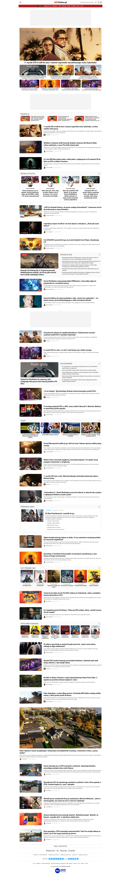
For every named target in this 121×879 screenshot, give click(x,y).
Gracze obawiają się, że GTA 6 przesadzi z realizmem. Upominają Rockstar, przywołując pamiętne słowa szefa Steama (60, 770)
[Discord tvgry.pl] (75, 859)
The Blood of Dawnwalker (80, 578)
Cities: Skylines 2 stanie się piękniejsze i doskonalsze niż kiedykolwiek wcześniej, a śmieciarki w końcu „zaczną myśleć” (60, 734)
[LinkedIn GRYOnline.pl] (61, 859)
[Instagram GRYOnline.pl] (52, 859)
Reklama (71, 863)
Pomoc (86, 863)
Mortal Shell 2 (40, 578)
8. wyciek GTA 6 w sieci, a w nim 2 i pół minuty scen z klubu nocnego (29, 85)
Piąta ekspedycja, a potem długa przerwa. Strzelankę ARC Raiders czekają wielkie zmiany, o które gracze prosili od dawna (60, 697)
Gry (51, 6)
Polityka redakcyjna (46, 863)
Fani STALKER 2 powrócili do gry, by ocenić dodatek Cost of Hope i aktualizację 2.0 (60, 72)
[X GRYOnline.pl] (54, 859)
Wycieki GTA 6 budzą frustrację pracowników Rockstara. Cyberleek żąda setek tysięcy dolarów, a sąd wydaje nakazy (91, 85)
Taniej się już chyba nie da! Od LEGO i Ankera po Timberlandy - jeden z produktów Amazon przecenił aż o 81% (33, 118)
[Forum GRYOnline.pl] (63, 859)
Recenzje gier (80, 255)
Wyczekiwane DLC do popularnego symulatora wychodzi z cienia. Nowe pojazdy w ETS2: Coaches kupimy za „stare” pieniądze (60, 786)
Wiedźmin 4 (75, 854)
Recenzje (64, 6)
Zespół (75, 863)
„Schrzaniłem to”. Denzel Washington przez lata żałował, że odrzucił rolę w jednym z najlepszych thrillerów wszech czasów (60, 496)
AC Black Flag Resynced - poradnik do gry (60, 520)
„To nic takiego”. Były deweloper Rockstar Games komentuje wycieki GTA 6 (71, 85)
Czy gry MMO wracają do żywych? (50, 428)
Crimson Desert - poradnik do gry (85, 631)
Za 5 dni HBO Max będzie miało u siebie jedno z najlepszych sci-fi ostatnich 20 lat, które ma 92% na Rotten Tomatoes (60, 163)
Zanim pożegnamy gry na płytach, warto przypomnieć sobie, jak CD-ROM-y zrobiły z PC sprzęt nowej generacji (30, 188)
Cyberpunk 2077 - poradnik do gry (35, 631)
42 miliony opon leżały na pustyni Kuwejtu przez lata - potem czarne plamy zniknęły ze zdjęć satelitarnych (60, 648)
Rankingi (55, 6)
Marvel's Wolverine (94, 578)
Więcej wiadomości (60, 846)
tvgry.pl (60, 421)
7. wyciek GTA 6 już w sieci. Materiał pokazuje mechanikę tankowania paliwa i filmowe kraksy (60, 480)
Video (78, 6)
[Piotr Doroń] (21, 59)
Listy (59, 6)
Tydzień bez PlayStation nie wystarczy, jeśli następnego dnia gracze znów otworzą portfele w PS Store (33, 72)
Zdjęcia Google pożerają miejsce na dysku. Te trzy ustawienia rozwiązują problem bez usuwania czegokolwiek (60, 541)
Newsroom (46, 6)
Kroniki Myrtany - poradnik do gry (65, 631)
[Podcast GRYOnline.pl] (58, 859)
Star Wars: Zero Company (67, 578)
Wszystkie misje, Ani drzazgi (53, 527)
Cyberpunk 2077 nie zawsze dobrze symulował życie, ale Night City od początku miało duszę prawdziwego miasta (90, 188)
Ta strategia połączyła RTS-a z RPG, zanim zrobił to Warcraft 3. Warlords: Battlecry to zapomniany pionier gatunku (60, 410)
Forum (81, 6)
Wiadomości (50, 850)
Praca (78, 863)
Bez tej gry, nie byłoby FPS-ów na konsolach (70, 429)
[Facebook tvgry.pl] (78, 859)
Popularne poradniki (60, 624)
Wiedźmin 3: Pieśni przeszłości (40, 854)
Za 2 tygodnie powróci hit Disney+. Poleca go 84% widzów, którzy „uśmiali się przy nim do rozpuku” (60, 613)
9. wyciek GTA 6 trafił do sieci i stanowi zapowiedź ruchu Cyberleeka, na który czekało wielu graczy (60, 46)
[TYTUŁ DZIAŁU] (60, 568)
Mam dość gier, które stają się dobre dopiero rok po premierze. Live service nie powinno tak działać (50, 188)
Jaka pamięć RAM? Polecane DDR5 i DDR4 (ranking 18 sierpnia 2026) (79, 370)
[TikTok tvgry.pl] (71, 859)
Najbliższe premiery (83, 854)
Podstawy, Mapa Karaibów (53, 523)
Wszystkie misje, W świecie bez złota (55, 529)
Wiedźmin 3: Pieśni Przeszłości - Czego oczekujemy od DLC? (90, 429)
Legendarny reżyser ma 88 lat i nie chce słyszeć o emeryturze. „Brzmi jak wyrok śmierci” (60, 228)
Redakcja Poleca (60, 173)
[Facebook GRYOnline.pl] (50, 859)
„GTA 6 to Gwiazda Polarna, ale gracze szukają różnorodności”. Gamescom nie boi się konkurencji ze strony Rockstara (60, 211)
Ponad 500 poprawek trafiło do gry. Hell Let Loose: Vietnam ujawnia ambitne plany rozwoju (60, 447)
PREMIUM (40, 6)
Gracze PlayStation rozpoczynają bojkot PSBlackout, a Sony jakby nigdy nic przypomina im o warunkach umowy (60, 285)
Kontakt (82, 863)
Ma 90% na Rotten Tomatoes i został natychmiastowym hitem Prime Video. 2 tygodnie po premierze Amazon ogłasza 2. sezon (60, 681)
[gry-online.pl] (60, 2)
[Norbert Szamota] (21, 74)
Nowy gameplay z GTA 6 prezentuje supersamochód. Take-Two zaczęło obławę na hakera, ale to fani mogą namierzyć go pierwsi (60, 835)
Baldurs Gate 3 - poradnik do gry (75, 631)
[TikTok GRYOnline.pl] (56, 859)
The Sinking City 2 (27, 578)
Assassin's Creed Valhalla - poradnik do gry (95, 632)
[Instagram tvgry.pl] (73, 859)
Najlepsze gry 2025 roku (65, 854)
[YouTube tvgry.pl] (69, 859)
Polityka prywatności (55, 863)
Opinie (68, 6)
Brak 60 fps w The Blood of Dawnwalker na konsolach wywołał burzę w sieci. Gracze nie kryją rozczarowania (50, 85)
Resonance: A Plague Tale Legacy (53, 579)
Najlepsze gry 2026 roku (54, 854)
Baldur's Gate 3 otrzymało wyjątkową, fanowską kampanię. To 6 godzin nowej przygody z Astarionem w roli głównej (60, 464)
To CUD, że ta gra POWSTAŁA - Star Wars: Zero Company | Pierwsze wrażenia (30, 430)
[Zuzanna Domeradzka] (49, 74)
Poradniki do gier (60, 507)
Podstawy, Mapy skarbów (53, 521)
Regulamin (38, 863)
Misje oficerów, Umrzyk (52, 525)
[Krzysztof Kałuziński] (42, 86)
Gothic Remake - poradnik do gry (25, 631)
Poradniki (73, 6)
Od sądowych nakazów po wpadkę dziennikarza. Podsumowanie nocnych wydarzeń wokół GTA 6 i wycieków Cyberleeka (88, 72)
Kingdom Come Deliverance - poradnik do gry (45, 632)
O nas (34, 863)
